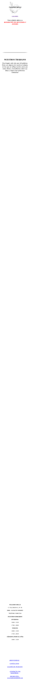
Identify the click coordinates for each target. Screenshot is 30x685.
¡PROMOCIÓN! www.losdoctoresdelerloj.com (15, 677)
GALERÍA (15, 16)
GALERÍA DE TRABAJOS (14, 666)
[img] (15, 8)
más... (3, 599)
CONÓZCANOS (14, 663)
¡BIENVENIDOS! (14, 660)
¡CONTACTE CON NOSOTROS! (15, 672)
